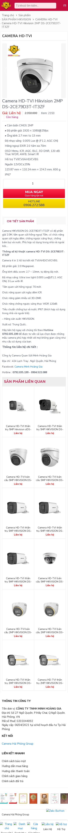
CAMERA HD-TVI (46, 19)
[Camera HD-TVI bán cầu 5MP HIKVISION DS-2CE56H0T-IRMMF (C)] (50, 558)
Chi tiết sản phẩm (20, 221)
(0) (64, 5)
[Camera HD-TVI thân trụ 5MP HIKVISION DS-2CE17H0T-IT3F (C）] (18, 558)
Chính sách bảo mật (14, 761)
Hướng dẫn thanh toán (16, 771)
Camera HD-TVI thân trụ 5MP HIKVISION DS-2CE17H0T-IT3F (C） (18, 582)
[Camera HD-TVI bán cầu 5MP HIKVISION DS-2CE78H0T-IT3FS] (18, 457)
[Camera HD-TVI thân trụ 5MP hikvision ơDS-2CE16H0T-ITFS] (18, 406)
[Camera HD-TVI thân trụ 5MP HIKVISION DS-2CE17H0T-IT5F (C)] (50, 508)
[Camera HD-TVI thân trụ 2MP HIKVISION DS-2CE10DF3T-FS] (50, 660)
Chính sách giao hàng (14, 776)
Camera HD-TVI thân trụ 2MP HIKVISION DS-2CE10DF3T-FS (49, 683)
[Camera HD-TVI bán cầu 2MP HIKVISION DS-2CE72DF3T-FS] (50, 609)
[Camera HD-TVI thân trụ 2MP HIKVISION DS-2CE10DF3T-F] (18, 660)
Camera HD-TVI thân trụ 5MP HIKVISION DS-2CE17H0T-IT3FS (18, 531)
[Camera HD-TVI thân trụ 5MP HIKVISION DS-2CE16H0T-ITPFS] (50, 406)
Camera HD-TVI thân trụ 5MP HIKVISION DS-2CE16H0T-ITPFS (49, 429)
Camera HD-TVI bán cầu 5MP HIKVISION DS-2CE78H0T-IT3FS (18, 480)
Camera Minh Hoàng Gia (28, 366)
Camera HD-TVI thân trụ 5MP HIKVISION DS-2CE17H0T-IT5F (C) (49, 531)
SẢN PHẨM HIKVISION (16, 19)
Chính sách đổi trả (12, 781)
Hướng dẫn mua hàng (15, 766)
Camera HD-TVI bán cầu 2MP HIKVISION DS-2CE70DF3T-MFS (18, 632)
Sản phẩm (24, 15)
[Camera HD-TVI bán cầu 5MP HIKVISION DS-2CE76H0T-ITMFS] (50, 457)
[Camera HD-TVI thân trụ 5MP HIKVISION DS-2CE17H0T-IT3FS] (18, 508)
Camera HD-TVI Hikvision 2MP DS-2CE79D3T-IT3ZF (31, 25)
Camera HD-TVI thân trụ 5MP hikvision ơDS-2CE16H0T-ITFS (18, 429)
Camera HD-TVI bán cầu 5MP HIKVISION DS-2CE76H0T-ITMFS (50, 480)
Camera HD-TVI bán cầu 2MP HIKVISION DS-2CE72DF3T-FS (50, 632)
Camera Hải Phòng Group (17, 744)
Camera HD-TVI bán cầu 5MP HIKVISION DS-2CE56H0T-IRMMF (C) (50, 582)
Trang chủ (8, 15)
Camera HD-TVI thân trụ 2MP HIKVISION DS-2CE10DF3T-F (18, 683)
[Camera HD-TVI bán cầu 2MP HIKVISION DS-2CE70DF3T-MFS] (18, 609)
